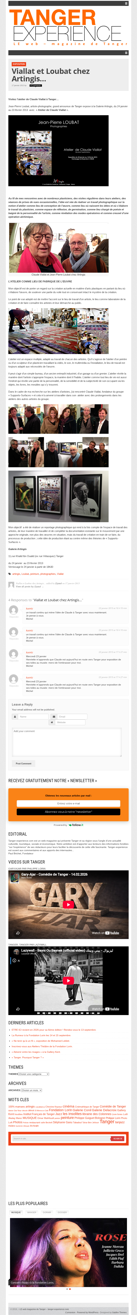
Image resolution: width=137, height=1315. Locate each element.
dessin (25, 1111)
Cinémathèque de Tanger (87, 1107)
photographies (48, 573)
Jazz (58, 1114)
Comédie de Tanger (113, 1106)
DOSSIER (62, 1212)
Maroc (19, 1118)
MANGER (31, 1212)
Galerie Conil (82, 1110)
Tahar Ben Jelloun (90, 1122)
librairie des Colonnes (96, 1114)
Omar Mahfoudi (45, 1118)
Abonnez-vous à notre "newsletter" (68, 811)
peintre (57, 1118)
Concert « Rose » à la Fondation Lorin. (32, 1282)
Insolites (19, 1114)
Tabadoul (77, 1122)
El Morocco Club (41, 1111)
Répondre (13, 617)
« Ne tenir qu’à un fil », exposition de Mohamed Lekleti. (41, 1041)
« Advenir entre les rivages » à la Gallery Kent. (36, 1052)
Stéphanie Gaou (62, 1122)
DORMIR (47, 1212)
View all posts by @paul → (30, 586)
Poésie (26, 1123)
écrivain (34, 1125)
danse (10, 1111)
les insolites (72, 1114)
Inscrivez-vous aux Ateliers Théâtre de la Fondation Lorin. (42, 1046)
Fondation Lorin (60, 1110)
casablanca (40, 1107)
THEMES (13, 1074)
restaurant (34, 1122)
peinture (34, 573)
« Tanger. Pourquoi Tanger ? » (28, 1057)
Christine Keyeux (53, 1107)
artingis (16, 573)
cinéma (68, 1106)
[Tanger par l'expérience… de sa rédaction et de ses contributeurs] (68, 28)
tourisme (19, 1126)
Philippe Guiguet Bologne (90, 1117)
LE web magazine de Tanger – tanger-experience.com (43, 1309)
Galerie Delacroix (104, 1110)
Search (117, 1138)
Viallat (60, 573)
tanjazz (120, 1122)
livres (119, 1114)
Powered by (60, 825)
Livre (114, 1114)
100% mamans (16, 1106)
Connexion (70, 1312)
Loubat (25, 573)
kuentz (29, 608)
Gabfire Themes (119, 1312)
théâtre (11, 1126)
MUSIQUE (30, 1118)
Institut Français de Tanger (39, 1114)
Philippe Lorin (113, 1118)
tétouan (26, 1126)
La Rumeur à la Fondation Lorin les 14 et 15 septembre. (41, 1035)
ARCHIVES (14, 1090)
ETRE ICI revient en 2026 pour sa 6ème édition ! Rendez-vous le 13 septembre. (54, 1029)
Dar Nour (18, 1111)
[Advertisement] (68, 1173)
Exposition (19, 64)
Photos (17, 1122)
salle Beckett (46, 1122)
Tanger (107, 1121)
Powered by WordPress (87, 1312)
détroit (31, 1110)
